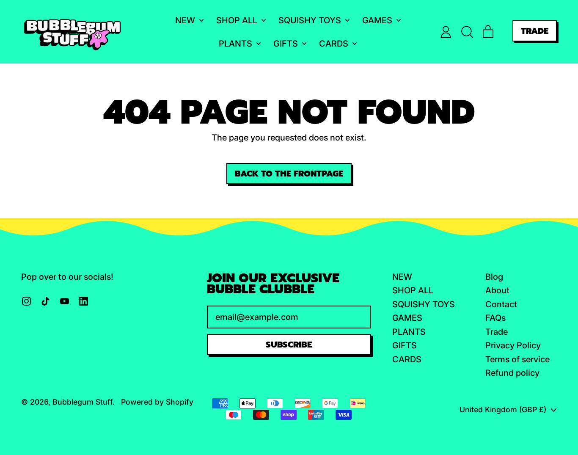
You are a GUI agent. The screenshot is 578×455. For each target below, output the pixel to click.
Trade (496, 332)
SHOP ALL (412, 290)
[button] (467, 32)
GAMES (407, 318)
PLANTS (409, 332)
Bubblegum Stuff (82, 401)
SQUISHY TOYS (423, 304)
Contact (501, 304)
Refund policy (512, 373)
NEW (402, 277)
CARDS (406, 359)
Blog (494, 277)
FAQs (495, 318)
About (497, 290)
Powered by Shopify (157, 401)
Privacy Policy (513, 345)
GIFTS (404, 345)
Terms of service (517, 359)
